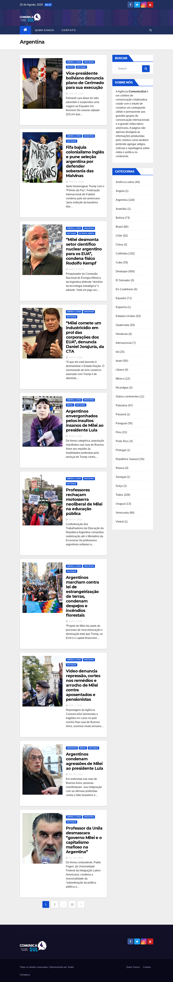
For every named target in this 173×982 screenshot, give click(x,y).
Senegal (121, 476)
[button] (150, 30)
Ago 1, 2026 (75, 705)
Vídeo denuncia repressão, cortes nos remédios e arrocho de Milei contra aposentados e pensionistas (83, 685)
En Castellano (124, 289)
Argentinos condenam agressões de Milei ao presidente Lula (84, 761)
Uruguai (121, 503)
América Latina (74, 62)
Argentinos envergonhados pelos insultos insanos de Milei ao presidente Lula (84, 420)
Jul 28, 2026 (76, 858)
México (120, 378)
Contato (68, 30)
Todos (119, 494)
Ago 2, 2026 (75, 621)
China (119, 244)
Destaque (81, 67)
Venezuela (122, 512)
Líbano (120, 369)
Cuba (119, 262)
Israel (119, 360)
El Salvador (123, 280)
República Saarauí (127, 459)
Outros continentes (127, 396)
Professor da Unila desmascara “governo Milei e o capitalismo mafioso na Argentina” (84, 840)
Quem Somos (44, 30)
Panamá (121, 414)
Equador (121, 298)
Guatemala (122, 325)
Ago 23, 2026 (76, 93)
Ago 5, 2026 (75, 436)
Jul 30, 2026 (76, 774)
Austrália (121, 208)
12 (72, 904)
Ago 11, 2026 (76, 269)
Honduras (122, 334)
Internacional (124, 342)
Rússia (120, 468)
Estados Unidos (86, 233)
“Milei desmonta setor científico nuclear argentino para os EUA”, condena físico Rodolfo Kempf (84, 251)
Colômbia (122, 253)
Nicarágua (122, 387)
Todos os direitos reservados (34, 967)
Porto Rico (122, 441)
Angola (120, 191)
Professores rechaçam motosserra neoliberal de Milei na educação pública (84, 501)
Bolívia (70, 67)
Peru (119, 432)
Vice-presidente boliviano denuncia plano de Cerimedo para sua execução (85, 80)
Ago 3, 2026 (75, 519)
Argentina (89, 62)
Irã (117, 351)
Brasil (70, 405)
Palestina (121, 405)
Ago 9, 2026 (75, 357)
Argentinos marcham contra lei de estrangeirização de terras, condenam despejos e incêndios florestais (82, 596)
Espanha (121, 307)
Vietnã (120, 521)
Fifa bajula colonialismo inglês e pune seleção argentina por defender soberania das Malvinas (85, 161)
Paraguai (121, 423)
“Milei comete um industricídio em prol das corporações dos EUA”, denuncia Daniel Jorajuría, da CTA (85, 337)
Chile (119, 235)
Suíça (119, 485)
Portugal (121, 450)
